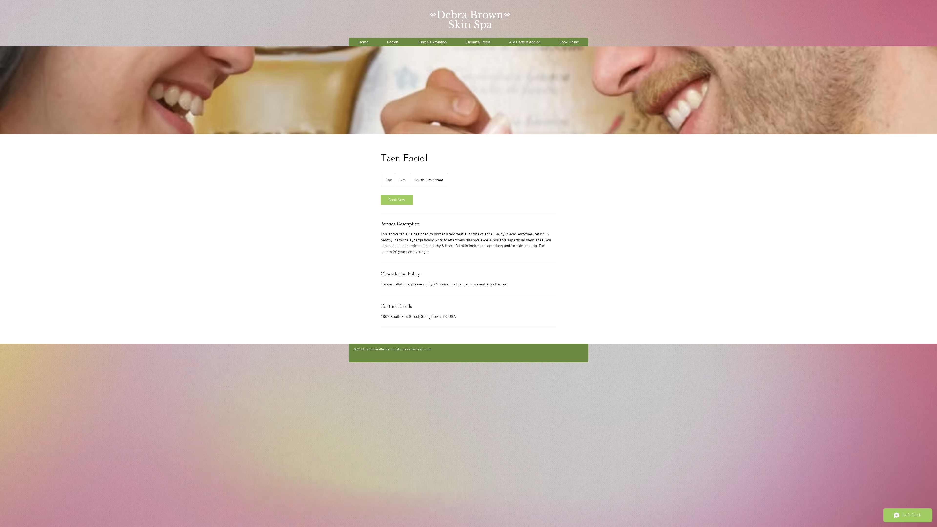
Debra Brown (470, 15)
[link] (397, 200)
